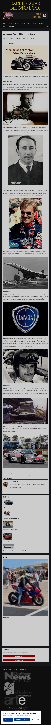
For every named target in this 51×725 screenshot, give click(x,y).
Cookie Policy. (27, 715)
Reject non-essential (22, 719)
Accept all (8, 719)
